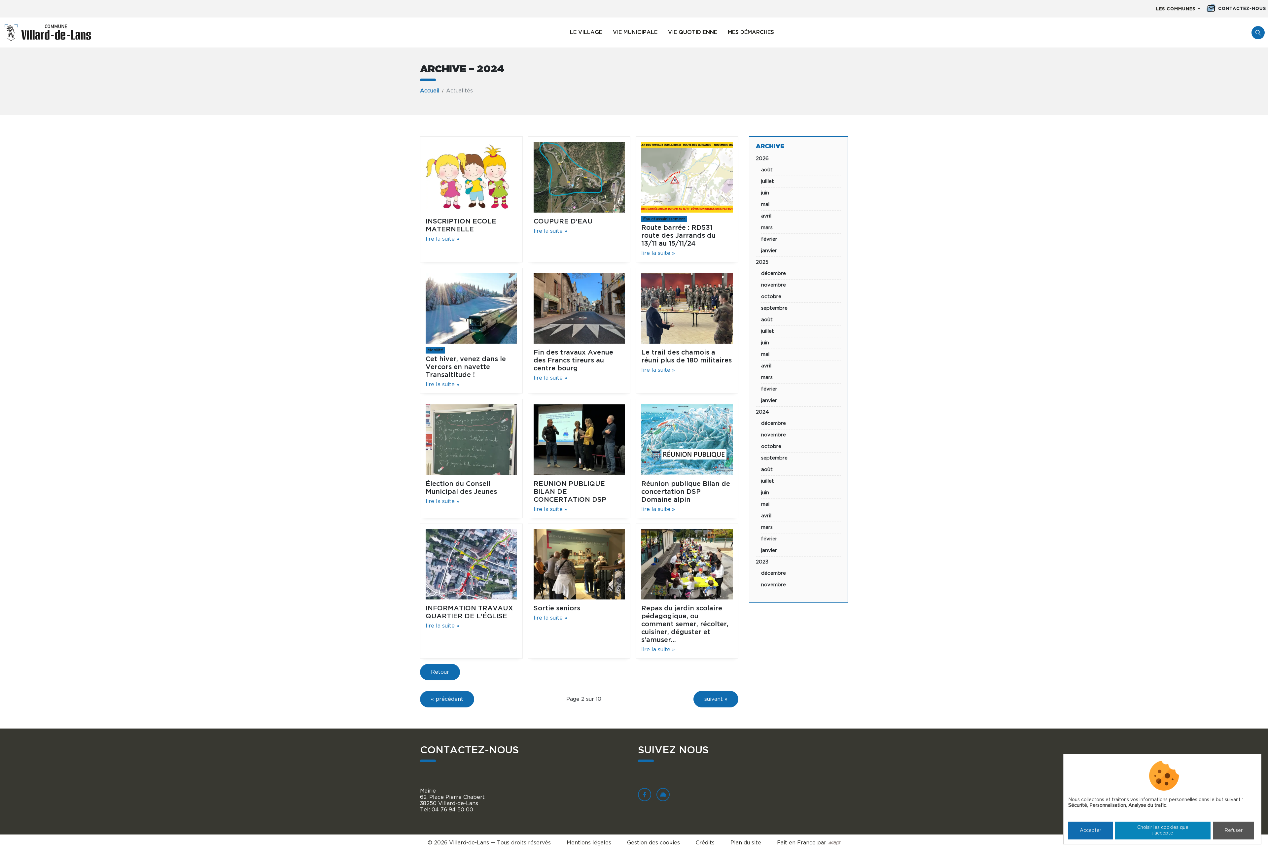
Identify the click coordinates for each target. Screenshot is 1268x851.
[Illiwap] (663, 794)
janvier (769, 250)
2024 (762, 412)
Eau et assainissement (664, 219)
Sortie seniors (557, 608)
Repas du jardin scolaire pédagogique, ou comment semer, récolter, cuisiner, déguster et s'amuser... (684, 624)
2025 (762, 262)
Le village (586, 32)
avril (766, 216)
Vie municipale (635, 32)
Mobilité (435, 350)
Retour (440, 672)
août (767, 169)
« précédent (447, 699)
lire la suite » (442, 239)
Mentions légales (589, 842)
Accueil (430, 90)
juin (765, 192)
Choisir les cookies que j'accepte (1162, 830)
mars (767, 227)
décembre (773, 273)
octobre (771, 296)
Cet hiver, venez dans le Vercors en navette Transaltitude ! (466, 367)
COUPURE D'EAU (563, 221)
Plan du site (745, 842)
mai (765, 204)
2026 (762, 158)
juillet (767, 181)
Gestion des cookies (653, 842)
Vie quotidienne (692, 32)
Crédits (705, 842)
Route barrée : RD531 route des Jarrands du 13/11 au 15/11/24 (678, 235)
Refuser (1233, 830)
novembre (773, 285)
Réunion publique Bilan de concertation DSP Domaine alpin (685, 492)
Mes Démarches (751, 32)
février (769, 239)
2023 (762, 562)
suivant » (715, 699)
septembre (774, 308)
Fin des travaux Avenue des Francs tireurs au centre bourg (573, 360)
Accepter (1090, 830)
